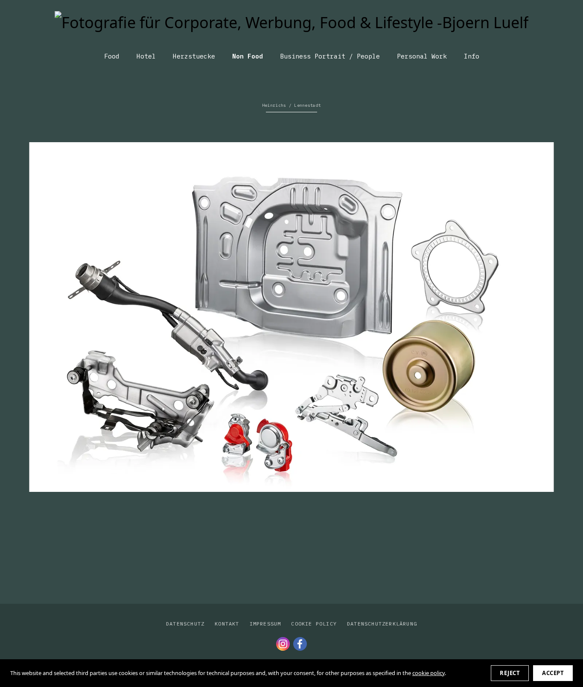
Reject (510, 673)
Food (112, 56)
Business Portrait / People (330, 56)
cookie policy (428, 673)
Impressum (265, 623)
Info (471, 56)
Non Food (247, 56)
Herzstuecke (194, 56)
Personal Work (422, 56)
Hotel (146, 56)
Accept (553, 673)
